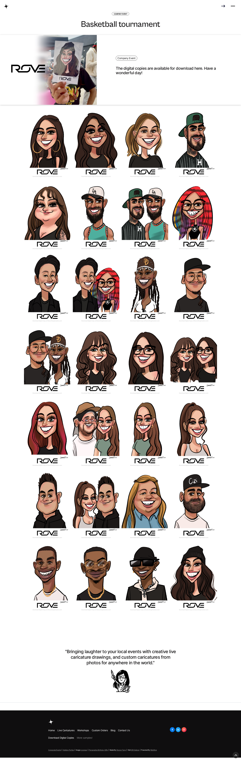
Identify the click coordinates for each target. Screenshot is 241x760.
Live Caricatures (65, 730)
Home (51, 730)
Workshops (83, 730)
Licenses (84, 750)
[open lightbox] (47, 145)
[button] (233, 6)
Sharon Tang (121, 750)
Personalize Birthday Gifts (98, 750)
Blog (113, 730)
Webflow (153, 750)
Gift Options (135, 750)
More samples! (84, 737)
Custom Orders (100, 730)
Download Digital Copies (61, 737)
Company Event (120, 14)
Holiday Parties (68, 750)
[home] (6, 6)
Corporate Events (54, 750)
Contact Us (124, 730)
